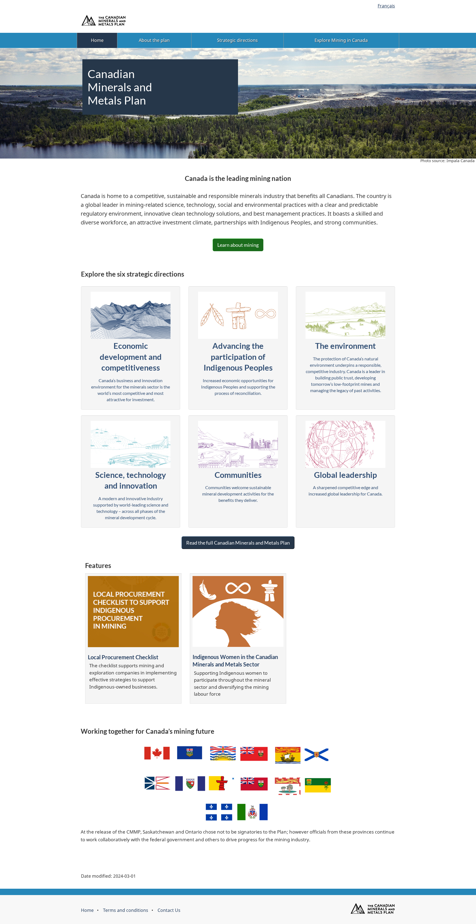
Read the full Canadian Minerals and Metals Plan (238, 543)
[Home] (372, 908)
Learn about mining (238, 245)
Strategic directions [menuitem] (237, 40)
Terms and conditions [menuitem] (125, 910)
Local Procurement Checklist (123, 657)
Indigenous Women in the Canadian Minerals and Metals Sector (235, 661)
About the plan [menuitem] (154, 40)
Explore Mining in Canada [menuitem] (341, 40)
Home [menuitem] (97, 40)
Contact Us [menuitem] (169, 910)
